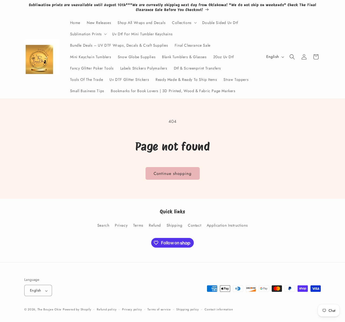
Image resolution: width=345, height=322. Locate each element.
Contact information (219, 309)
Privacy (121, 225)
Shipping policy (187, 309)
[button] (184, 22)
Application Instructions (227, 225)
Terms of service (159, 309)
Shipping (174, 225)
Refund (155, 225)
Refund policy (106, 309)
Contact (194, 225)
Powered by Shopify (77, 309)
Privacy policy (132, 309)
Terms (138, 225)
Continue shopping (173, 173)
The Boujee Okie (49, 309)
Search (103, 225)
